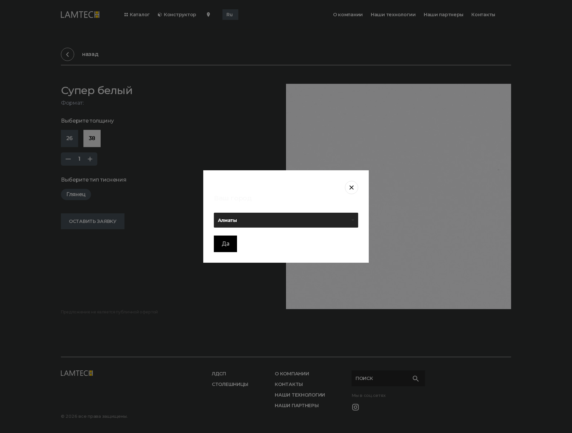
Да (225, 244)
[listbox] (286, 220)
